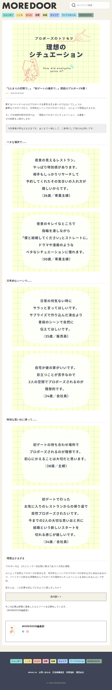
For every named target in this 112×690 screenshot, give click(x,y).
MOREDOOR (60, 683)
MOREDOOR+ (85, 15)
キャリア (54, 15)
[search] (73, 5)
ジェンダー (8, 15)
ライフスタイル (69, 15)
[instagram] (27, 631)
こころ (20, 15)
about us (32, 672)
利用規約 (70, 672)
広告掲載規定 (58, 672)
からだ (29, 15)
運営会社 (80, 672)
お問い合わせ (45, 672)
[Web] (23, 631)
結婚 (45, 15)
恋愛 (37, 15)
